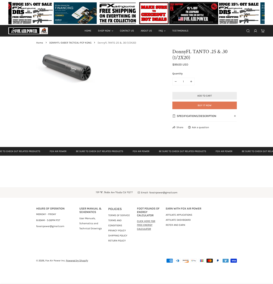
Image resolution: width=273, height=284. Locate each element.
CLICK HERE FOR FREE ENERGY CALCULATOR (146, 225)
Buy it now (205, 105)
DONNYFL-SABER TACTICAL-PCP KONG (70, 42)
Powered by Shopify (77, 260)
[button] (106, 31)
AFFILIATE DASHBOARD (178, 219)
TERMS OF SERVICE (119, 215)
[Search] (248, 30)
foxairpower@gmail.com (163, 192)
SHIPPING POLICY (117, 235)
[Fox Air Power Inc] (28, 30)
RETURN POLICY (117, 240)
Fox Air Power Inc (55, 260)
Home (39, 42)
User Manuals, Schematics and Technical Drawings (90, 223)
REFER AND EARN (175, 224)
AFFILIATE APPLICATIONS (179, 214)
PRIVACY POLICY (117, 230)
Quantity (177, 73)
